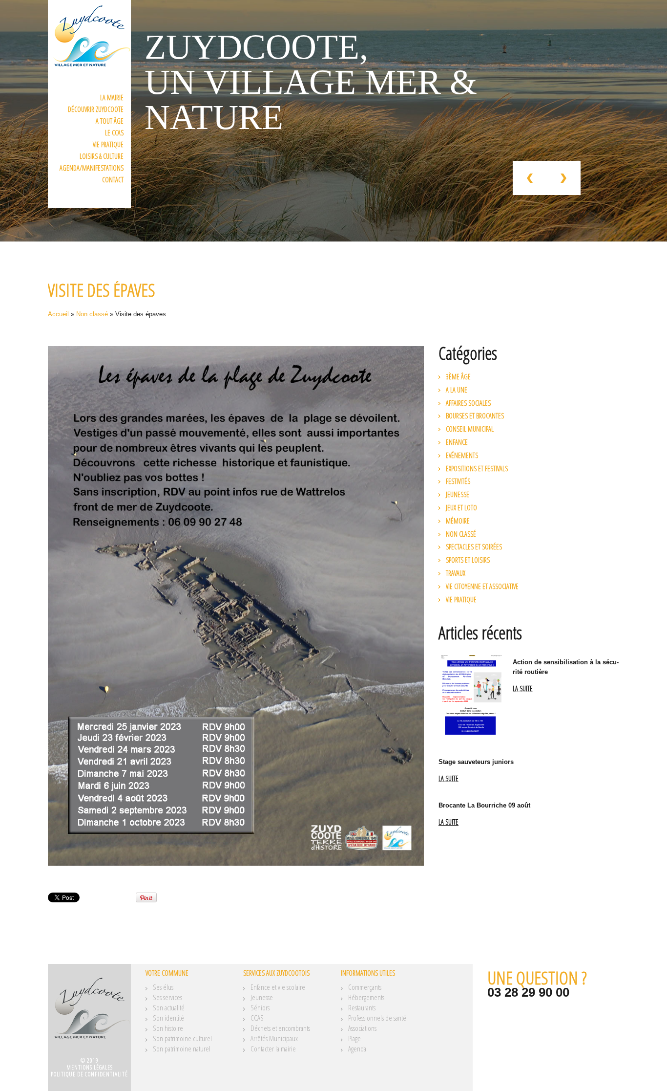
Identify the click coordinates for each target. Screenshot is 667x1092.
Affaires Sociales (468, 403)
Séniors (260, 1007)
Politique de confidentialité (89, 1074)
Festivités (458, 481)
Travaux (455, 573)
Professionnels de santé (377, 1018)
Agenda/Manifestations (92, 168)
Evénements (462, 455)
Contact (113, 179)
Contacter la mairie (273, 1048)
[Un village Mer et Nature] (89, 1013)
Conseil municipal (470, 429)
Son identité (168, 1018)
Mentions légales (89, 1067)
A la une (456, 389)
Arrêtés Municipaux (274, 1038)
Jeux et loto (461, 507)
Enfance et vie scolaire (277, 987)
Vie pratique (108, 144)
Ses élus (163, 987)
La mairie (112, 97)
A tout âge (110, 121)
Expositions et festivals (477, 468)
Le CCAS (114, 132)
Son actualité (169, 1007)
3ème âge (458, 376)
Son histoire (168, 1028)
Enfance (457, 442)
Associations (362, 1028)
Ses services (167, 997)
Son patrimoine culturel (182, 1038)
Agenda (357, 1048)
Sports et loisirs (468, 560)
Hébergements (366, 997)
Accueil (58, 314)
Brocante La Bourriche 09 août (484, 805)
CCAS (257, 1018)
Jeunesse (457, 494)
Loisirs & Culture (102, 156)
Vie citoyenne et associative (482, 586)
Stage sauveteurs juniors (476, 761)
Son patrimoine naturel (181, 1048)
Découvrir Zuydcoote (96, 109)
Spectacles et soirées (474, 546)
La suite (523, 689)
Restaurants (361, 1007)
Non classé (92, 314)
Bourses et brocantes (475, 415)
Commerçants (364, 987)
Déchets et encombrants (280, 1028)
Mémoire (458, 520)
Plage (354, 1038)
